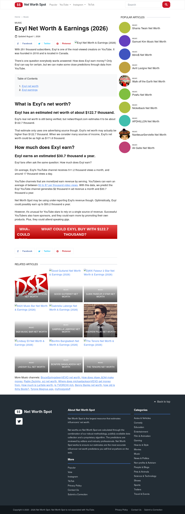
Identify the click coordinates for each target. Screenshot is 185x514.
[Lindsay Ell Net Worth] (31, 355)
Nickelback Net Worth (144, 108)
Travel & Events (142, 493)
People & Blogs (141, 467)
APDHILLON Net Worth (145, 121)
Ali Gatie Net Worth (143, 148)
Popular (53, 4)
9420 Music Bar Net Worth (31, 331)
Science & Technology (145, 475)
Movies (137, 449)
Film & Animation (142, 435)
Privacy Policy (75, 485)
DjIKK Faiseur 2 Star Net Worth (100, 295)
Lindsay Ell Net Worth (31, 367)
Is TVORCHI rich (64, 385)
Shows (137, 480)
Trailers (137, 489)
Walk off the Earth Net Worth (148, 81)
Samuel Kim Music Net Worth (149, 41)
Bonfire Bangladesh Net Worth (66, 365)
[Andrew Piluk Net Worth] (100, 320)
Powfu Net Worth (142, 94)
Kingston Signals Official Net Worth (31, 295)
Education (139, 427)
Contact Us (73, 489)
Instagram (78, 4)
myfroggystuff (62, 389)
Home (17, 16)
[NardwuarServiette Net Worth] (125, 133)
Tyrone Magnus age (41, 389)
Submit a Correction (78, 494)
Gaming (138, 440)
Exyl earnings (30, 90)
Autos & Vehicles (142, 418)
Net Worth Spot (34, 4)
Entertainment (141, 431)
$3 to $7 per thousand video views (58, 185)
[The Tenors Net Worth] (100, 355)
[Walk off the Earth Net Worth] (125, 80)
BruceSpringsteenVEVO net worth (60, 377)
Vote (70, 472)
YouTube (64, 4)
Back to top (163, 401)
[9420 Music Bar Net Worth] (31, 320)
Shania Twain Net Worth (146, 28)
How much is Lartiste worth (37, 385)
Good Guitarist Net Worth (66, 295)
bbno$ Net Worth (142, 55)
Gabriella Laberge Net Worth (66, 330)
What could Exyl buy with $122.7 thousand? (75, 231)
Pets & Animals (141, 471)
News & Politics (141, 458)
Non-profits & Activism (145, 462)
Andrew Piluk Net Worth (101, 331)
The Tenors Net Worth (100, 367)
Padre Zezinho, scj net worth (40, 381)
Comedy (138, 422)
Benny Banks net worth (88, 385)
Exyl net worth (30, 86)
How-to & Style (141, 444)
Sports (137, 484)
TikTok (91, 4)
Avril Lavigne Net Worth (145, 68)
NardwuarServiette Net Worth (149, 134)
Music (26, 16)
